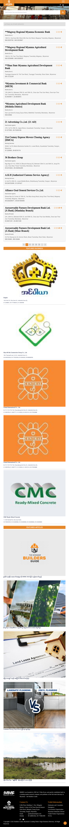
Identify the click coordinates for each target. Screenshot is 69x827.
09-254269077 (10, 201)
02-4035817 (9, 97)
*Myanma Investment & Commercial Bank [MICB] (26, 85)
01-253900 (8, 150)
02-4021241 (9, 221)
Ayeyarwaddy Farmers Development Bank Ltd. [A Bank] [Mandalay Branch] (27, 209)
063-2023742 (9, 40)
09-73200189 (17, 130)
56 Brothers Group (14, 157)
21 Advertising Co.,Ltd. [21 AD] (20, 122)
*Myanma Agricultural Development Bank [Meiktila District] (25, 105)
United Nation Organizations (56, 813)
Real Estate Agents (10, 125)
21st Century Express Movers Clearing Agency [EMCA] (27, 139)
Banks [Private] (9, 214)
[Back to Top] (65, 823)
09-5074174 (16, 150)
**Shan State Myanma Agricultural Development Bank (28, 67)
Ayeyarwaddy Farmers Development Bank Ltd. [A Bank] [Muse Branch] (27, 229)
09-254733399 (10, 183)
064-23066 (8, 115)
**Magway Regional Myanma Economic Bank (27, 32)
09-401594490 (20, 201)
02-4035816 (17, 97)
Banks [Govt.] (9, 35)
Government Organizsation (55, 809)
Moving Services (9, 143)
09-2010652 (9, 168)
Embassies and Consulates (55, 805)
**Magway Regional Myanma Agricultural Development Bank (25, 49)
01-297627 (18, 183)
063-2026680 (9, 58)
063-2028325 (18, 58)
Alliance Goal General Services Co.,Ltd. (24, 190)
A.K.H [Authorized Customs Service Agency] (27, 175)
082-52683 (8, 239)
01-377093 (8, 130)
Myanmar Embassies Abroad (56, 811)
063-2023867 (18, 40)
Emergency (51, 807)
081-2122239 (9, 76)
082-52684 (16, 239)
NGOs (50, 816)
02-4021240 (17, 221)
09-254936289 (18, 168)
